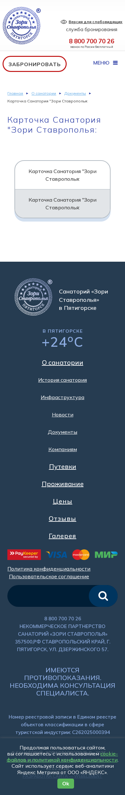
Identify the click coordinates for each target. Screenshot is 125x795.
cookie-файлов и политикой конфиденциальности (62, 756)
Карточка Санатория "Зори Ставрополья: (62, 175)
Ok (65, 783)
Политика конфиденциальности (48, 568)
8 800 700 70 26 (91, 41)
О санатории (43, 93)
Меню (102, 62)
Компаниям (62, 449)
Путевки (62, 466)
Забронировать (34, 64)
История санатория (62, 380)
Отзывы (62, 518)
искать (103, 596)
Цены (62, 501)
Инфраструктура (62, 397)
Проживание (63, 484)
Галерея (62, 536)
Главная (15, 93)
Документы (75, 93)
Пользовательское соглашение (49, 576)
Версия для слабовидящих (95, 21)
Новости (62, 414)
